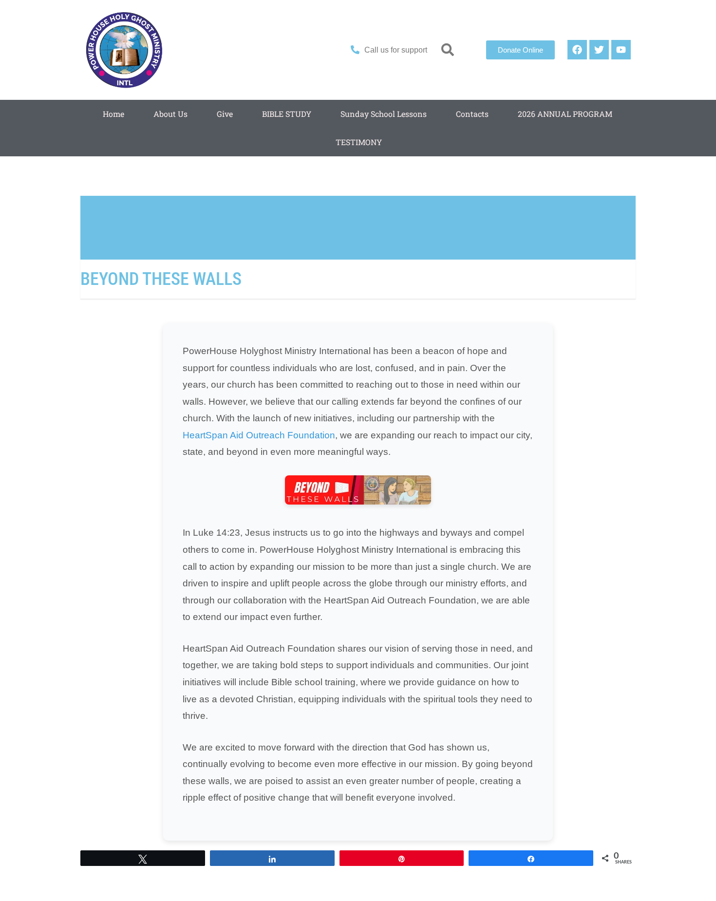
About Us (170, 114)
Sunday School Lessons (383, 114)
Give (225, 114)
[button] (448, 50)
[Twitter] (599, 49)
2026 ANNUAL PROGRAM (565, 114)
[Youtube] (621, 49)
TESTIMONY (359, 142)
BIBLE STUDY (286, 114)
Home (113, 114)
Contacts (472, 114)
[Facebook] (577, 49)
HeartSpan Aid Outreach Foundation (259, 435)
